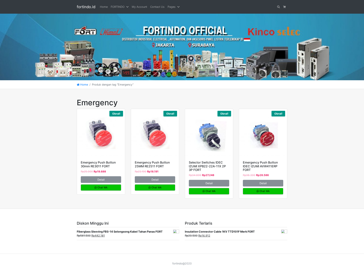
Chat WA (102, 187)
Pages (172, 6)
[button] (128, 6)
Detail (100, 179)
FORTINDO (118, 6)
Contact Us (157, 6)
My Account (139, 6)
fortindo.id (86, 7)
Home (104, 6)
